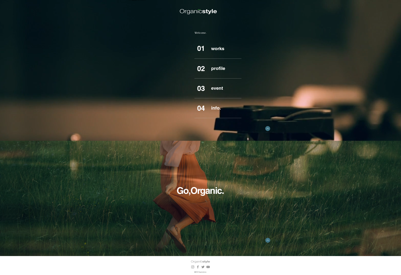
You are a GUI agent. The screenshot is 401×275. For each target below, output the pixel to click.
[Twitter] (203, 267)
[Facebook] (198, 267)
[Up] (267, 128)
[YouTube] (208, 267)
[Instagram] (193, 267)
